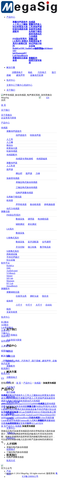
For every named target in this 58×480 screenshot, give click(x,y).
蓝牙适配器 (33, 242)
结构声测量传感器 (24, 192)
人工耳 (16, 24)
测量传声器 (34, 24)
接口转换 (32, 247)
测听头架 (34, 296)
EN (47, 97)
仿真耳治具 (21, 296)
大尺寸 (39, 305)
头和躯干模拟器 (14, 197)
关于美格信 (6, 115)
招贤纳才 (10, 449)
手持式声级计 (35, 42)
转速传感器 (18, 29)
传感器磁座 (41, 159)
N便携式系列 (12, 251)
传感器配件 (11, 155)
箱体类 (9, 301)
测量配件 (33, 58)
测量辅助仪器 (19, 58)
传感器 (32, 22)
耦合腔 (19, 173)
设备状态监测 (36, 75)
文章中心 (10, 85)
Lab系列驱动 (12, 423)
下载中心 (19, 85)
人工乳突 (10, 166)
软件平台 (39, 48)
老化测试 (32, 224)
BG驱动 (4, 322)
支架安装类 (11, 312)
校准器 (34, 34)
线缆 (31, 60)
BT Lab (9, 283)
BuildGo (16, 48)
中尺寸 (29, 305)
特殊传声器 (35, 135)
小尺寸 (19, 305)
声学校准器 (21, 204)
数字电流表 (45, 247)
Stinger (49, 48)
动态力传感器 (35, 35)
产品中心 (10, 17)
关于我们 (10, 90)
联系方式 (10, 460)
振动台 (9, 145)
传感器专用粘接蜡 (24, 159)
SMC (22, 48)
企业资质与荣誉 (8, 118)
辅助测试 (20, 224)
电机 (30, 72)
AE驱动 (4, 325)
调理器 (31, 219)
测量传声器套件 (20, 22)
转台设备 (10, 260)
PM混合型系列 (20, 39)
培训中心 (28, 85)
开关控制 (20, 247)
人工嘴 (22, 24)
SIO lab (14, 52)
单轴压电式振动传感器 (26, 182)
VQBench (10, 273)
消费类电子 (17, 72)
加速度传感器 (35, 29)
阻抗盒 (45, 296)
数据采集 (20, 219)
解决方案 (10, 67)
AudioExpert (31, 48)
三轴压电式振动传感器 (26, 187)
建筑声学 (20, 75)
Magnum (19, 53)
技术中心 (10, 80)
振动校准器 (35, 204)
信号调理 (46, 242)
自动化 (48, 305)
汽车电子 (42, 72)
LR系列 (16, 41)
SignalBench (22, 55)
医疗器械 (10, 392)
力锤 (38, 173)
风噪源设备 (34, 41)
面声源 (38, 27)
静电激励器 (49, 204)
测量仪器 (33, 39)
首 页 (3, 105)
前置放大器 (22, 27)
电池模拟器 (43, 219)
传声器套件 (21, 135)
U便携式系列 (12, 238)
